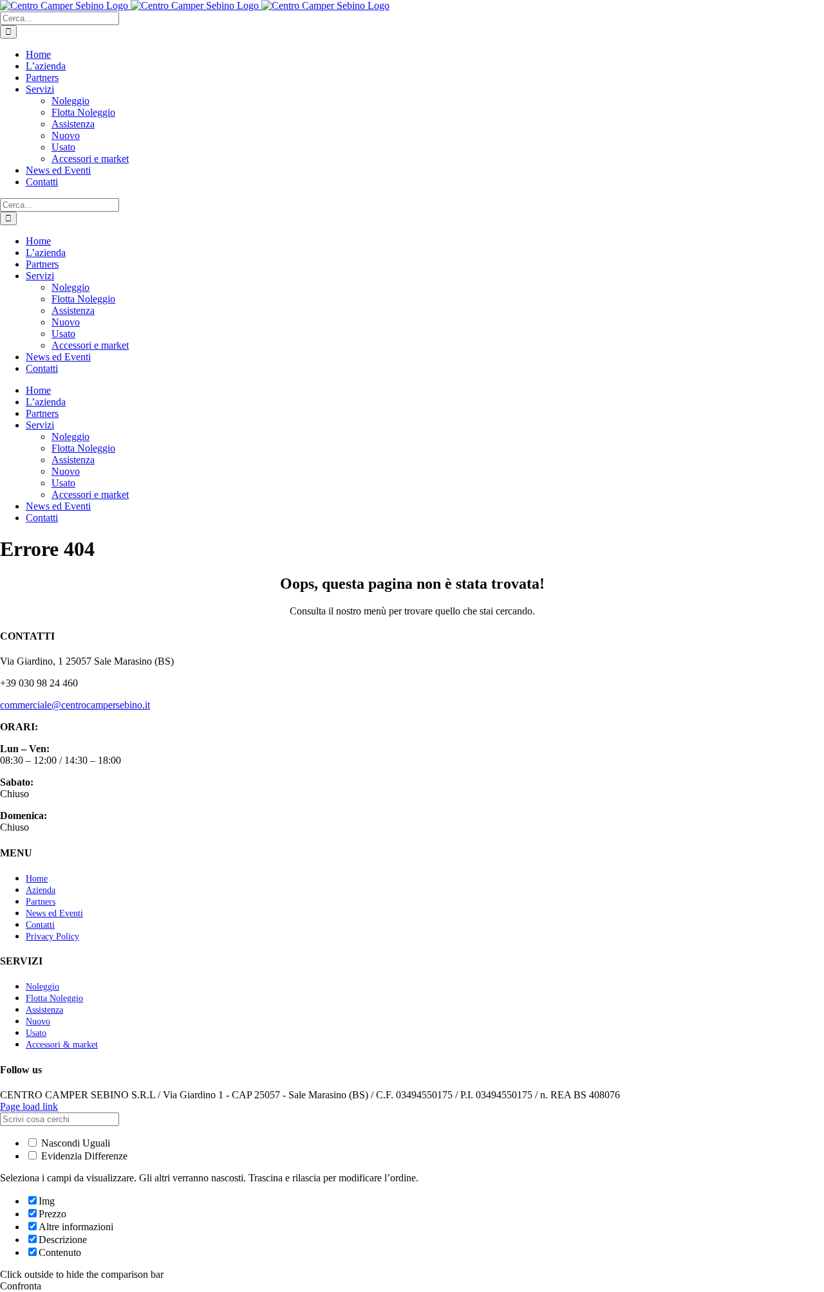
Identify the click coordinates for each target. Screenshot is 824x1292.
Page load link (29, 1106)
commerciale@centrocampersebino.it (75, 704)
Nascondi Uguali (74, 1143)
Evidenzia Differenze (83, 1155)
